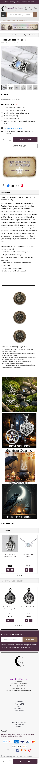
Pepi (10, 613)
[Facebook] (8, 185)
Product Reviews (7, 523)
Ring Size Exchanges (19, 722)
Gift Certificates (19, 708)
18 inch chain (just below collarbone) (15, 110)
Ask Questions (16, 43)
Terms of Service (19, 711)
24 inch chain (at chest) (11, 116)
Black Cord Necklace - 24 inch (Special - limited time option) (19, 122)
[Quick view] (12, 570)
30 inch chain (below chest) (12, 118)
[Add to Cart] (8, 570)
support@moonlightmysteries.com (18, 690)
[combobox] (19, 14)
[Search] (35, 14)
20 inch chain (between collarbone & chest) (17, 113)
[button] (19, 394)
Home (2, 35)
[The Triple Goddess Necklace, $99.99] (10, 543)
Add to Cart (25, 139)
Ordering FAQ (19, 704)
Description (5, 192)
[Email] (13, 185)
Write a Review (5, 43)
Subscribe (30, 640)
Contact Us (19, 702)
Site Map (19, 727)
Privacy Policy (19, 724)
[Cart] (35, 9)
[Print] (17, 185)
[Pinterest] (22, 185)
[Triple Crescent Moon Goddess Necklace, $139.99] (28, 543)
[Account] (26, 9)
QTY (4, 139)
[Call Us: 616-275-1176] (31, 9)
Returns (19, 706)
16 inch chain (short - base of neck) (14, 107)
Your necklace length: (9, 104)
